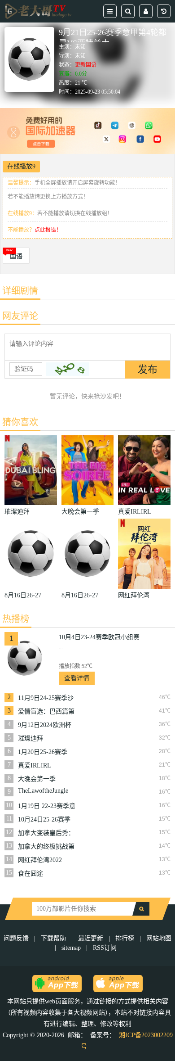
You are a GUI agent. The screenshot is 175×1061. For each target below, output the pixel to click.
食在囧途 (30, 873)
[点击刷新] (67, 369)
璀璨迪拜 (30, 738)
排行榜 (124, 938)
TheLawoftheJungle (43, 790)
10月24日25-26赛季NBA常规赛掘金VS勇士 (44, 819)
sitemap (71, 947)
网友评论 (20, 316)
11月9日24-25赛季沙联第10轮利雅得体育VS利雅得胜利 (46, 698)
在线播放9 (21, 166)
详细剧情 (20, 291)
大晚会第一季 (37, 779)
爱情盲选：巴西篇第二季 (46, 711)
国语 (16, 256)
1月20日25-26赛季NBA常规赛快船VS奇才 (44, 752)
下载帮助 (53, 938)
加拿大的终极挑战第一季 (46, 846)
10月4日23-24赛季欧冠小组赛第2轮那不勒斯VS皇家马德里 (104, 637)
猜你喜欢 (20, 422)
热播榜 (15, 619)
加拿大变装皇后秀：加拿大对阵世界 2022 (47, 833)
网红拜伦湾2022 (40, 860)
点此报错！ (48, 230)
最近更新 (90, 938)
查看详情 (76, 678)
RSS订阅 (105, 947)
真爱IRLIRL (34, 765)
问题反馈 (17, 938)
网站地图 (158, 938)
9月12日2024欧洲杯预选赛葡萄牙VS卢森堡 (47, 725)
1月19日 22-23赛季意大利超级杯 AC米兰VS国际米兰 (46, 806)
